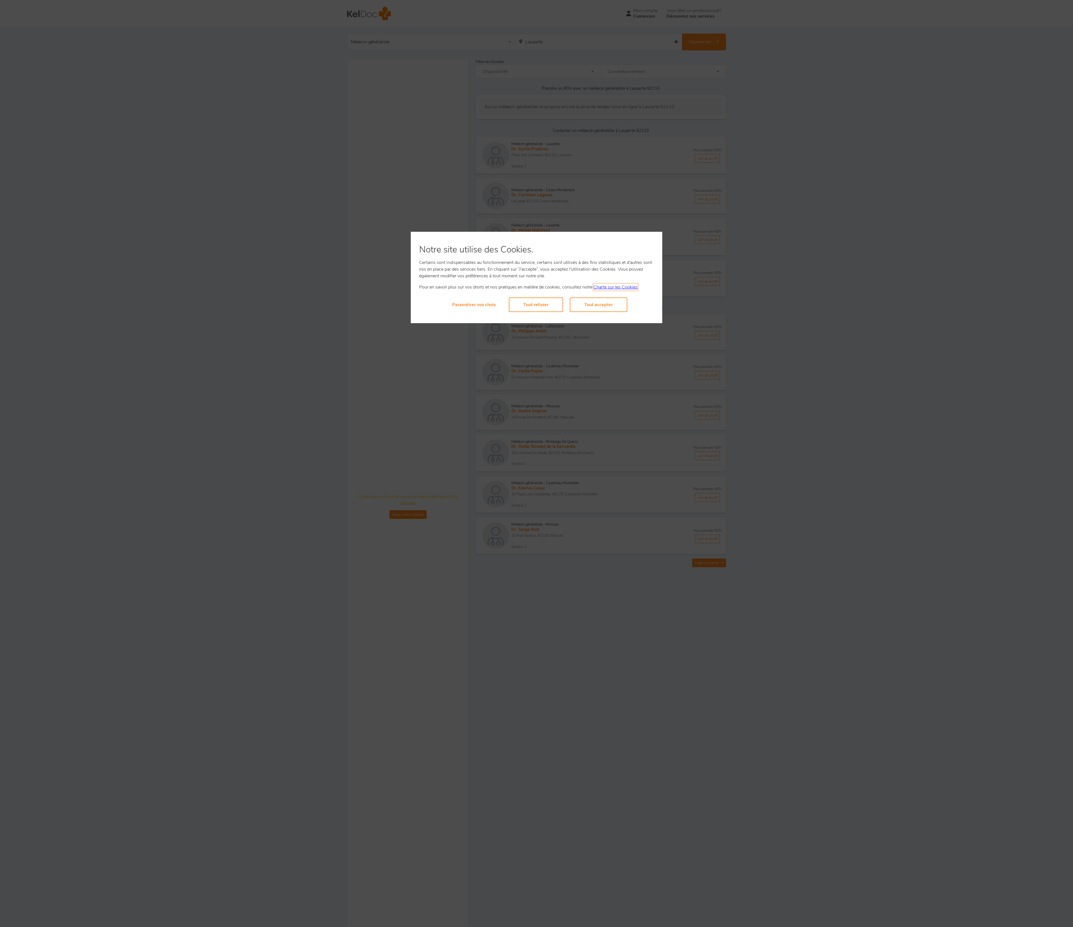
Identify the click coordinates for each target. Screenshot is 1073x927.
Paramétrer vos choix (474, 305)
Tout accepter (598, 305)
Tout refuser (536, 305)
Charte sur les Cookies (616, 287)
